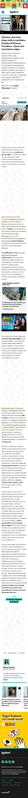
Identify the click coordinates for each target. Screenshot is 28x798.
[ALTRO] (5, 679)
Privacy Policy (17, 782)
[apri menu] (2, 12)
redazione (14, 410)
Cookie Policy (4, 785)
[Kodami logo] (14, 12)
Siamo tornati (5, 217)
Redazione (11, 780)
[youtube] (9, 762)
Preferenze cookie (15, 785)
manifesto (4, 780)
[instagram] (6, 762)
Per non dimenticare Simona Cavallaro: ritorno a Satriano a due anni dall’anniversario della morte (11, 702)
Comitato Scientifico (6, 782)
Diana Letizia (9, 667)
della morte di (14, 219)
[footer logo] (5, 753)
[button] (3, 724)
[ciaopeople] (5, 792)
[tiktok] (2, 762)
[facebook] (13, 762)
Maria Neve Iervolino (8, 408)
